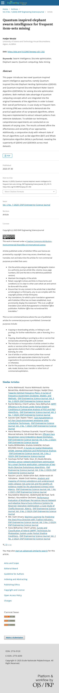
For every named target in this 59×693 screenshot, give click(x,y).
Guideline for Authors (14, 574)
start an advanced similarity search (31, 550)
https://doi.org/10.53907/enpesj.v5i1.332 (26, 51)
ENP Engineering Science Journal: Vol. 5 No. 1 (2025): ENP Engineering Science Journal (32, 413)
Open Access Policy (13, 595)
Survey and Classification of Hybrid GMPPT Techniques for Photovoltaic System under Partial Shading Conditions (29, 531)
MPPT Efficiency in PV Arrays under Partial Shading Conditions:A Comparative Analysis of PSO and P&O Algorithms (32, 408)
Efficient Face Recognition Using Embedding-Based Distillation (31, 435)
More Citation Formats (14, 191)
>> (10, 544)
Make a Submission (14, 637)
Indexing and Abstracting (15, 579)
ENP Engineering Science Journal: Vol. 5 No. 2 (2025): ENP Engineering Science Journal (32, 441)
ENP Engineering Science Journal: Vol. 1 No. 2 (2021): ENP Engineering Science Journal (32, 490)
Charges (8, 600)
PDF (8, 155)
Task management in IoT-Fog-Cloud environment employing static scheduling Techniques (30, 420)
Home (5, 9)
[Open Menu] (2, 3)
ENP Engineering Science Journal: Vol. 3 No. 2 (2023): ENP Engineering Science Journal (31, 399)
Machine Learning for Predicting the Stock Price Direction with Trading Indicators (31, 518)
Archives (14, 9)
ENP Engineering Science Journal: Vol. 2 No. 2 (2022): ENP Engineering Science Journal (32, 537)
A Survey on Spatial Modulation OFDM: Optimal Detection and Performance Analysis (32, 449)
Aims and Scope (11, 563)
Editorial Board (11, 568)
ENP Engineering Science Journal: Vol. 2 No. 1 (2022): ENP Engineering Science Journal (32, 426)
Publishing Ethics (12, 584)
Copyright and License (14, 590)
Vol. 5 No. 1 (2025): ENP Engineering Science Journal (23, 12)
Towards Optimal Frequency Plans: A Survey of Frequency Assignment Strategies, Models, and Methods (29, 396)
